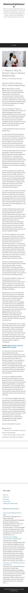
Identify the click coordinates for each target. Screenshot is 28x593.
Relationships (7, 428)
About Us (5, 495)
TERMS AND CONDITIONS (10, 503)
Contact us (6, 497)
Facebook (18, 424)
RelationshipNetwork (14, 5)
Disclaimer (6, 499)
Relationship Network (11, 509)
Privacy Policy (7, 501)
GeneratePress (14, 590)
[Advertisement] (14, 31)
